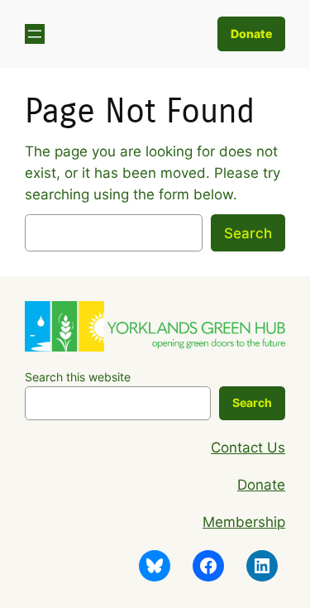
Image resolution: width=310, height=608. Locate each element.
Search (248, 233)
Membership (244, 522)
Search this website (78, 377)
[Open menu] (35, 34)
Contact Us (248, 447)
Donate (251, 33)
